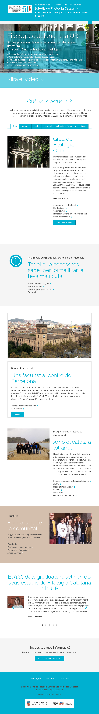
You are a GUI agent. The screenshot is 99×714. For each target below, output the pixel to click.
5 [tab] (57, 625)
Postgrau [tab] (25, 126)
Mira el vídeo (22, 79)
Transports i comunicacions (23, 406)
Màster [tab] (36, 126)
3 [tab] (49, 625)
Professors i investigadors (19, 547)
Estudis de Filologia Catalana (56, 8)
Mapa (17, 415)
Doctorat (32, 292)
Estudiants (12, 544)
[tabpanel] (49, 180)
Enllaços (35, 678)
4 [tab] (53, 625)
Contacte (63, 678)
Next (86, 607)
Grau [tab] (14, 126)
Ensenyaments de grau (38, 283)
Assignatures (59, 211)
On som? (49, 678)
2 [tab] (46, 625)
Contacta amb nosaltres (49, 658)
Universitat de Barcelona (44, 5)
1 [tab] (42, 625)
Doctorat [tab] (48, 126)
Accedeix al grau (64, 223)
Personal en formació (17, 550)
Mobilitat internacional (63, 487)
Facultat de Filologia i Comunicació (68, 5)
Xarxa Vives (58, 493)
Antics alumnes (14, 553)
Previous (13, 607)
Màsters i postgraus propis (40, 289)
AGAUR (56, 490)
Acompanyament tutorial (64, 205)
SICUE (56, 484)
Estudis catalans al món (63, 495)
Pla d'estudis (58, 208)
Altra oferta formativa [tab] (66, 126)
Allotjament (16, 409)
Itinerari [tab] (83, 126)
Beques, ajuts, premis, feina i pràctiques (71, 481)
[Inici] (20, 9)
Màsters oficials (35, 286)
